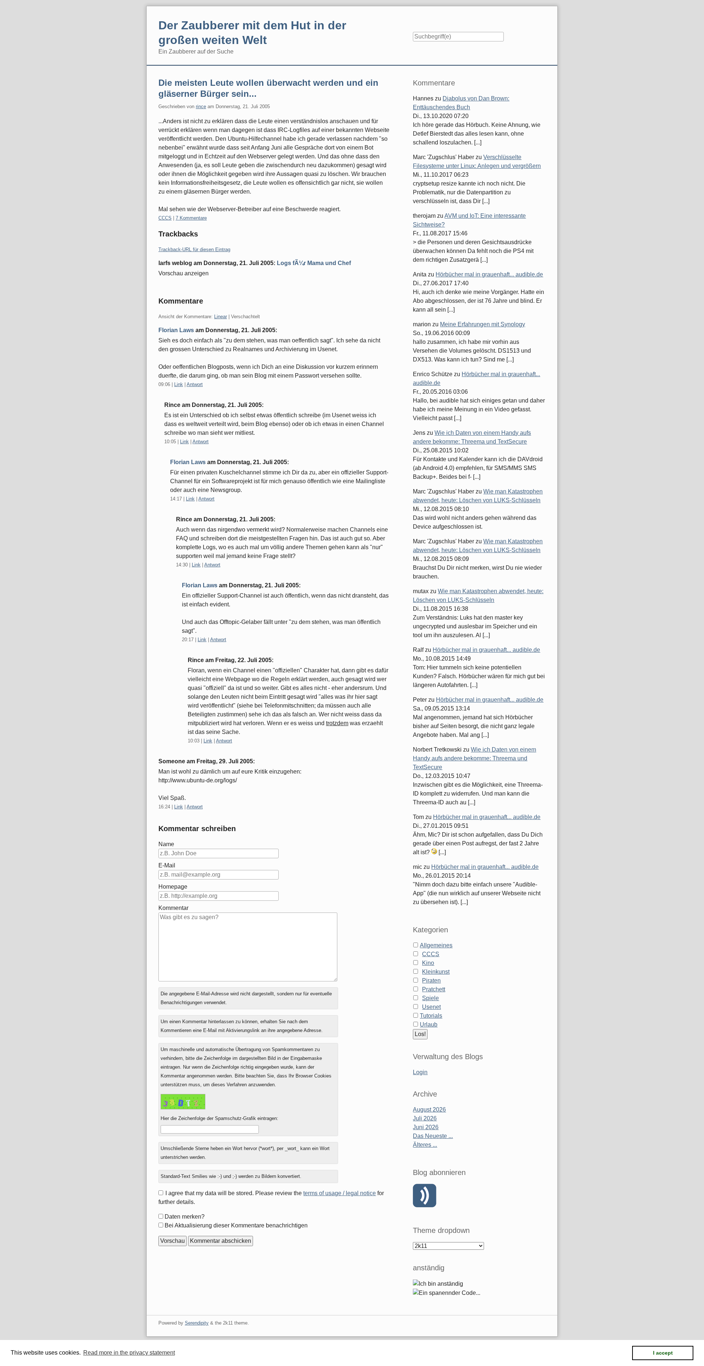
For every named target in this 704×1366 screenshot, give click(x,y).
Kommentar (173, 908)
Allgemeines (436, 945)
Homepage (172, 887)
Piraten (431, 980)
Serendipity (197, 1323)
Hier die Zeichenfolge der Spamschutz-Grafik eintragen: (219, 1118)
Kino (428, 963)
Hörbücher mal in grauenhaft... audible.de (489, 274)
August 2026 (429, 1109)
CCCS (165, 218)
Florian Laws (176, 330)
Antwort (195, 384)
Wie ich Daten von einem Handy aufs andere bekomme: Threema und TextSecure (474, 758)
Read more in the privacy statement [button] (129, 1353)
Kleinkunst (436, 972)
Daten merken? (185, 1216)
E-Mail (166, 865)
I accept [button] (663, 1353)
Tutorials (431, 1016)
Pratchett (433, 989)
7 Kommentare (191, 218)
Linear (220, 316)
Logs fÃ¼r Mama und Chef (314, 263)
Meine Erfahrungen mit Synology (482, 324)
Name (166, 844)
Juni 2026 (426, 1127)
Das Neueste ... (433, 1136)
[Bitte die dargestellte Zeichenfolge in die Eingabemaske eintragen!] (183, 1101)
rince (201, 106)
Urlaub (428, 1024)
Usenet (431, 1007)
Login (420, 1072)
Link (178, 384)
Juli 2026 (425, 1118)
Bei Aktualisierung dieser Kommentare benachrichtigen (236, 1225)
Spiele (430, 998)
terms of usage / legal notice (339, 1193)
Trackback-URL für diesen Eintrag (194, 249)
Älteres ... (425, 1145)
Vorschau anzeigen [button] (183, 273)
